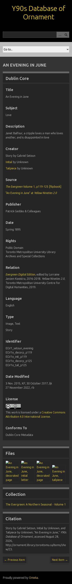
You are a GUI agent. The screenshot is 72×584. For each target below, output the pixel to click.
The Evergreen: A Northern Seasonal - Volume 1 (36, 504)
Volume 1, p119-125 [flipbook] (33, 186)
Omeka (33, 577)
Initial (9, 162)
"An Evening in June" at (31, 192)
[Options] (60, 35)
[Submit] (66, 35)
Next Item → (60, 559)
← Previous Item (14, 559)
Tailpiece (11, 168)
